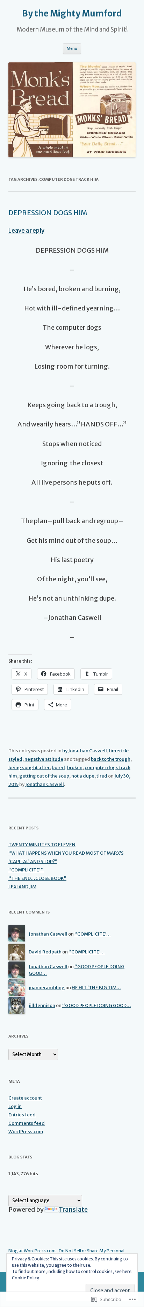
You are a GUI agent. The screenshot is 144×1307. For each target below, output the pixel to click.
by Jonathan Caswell (84, 751)
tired (101, 776)
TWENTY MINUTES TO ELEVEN (41, 845)
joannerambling (47, 988)
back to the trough (110, 759)
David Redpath (45, 952)
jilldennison (42, 1005)
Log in (15, 1106)
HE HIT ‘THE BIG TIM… (96, 988)
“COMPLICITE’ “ (26, 870)
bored (58, 768)
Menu (72, 48)
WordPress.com (25, 1132)
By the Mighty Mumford (72, 13)
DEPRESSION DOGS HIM (47, 212)
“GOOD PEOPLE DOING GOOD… (96, 1005)
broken (74, 768)
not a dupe (82, 776)
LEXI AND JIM (22, 887)
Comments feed (26, 1123)
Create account (25, 1098)
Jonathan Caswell (44, 784)
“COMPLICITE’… (92, 934)
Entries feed (22, 1115)
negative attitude (43, 759)
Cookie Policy (25, 1277)
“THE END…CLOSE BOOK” (37, 878)
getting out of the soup (44, 776)
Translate (73, 1209)
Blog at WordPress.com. (32, 1250)
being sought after (29, 768)
